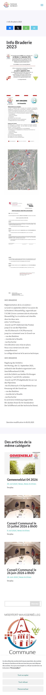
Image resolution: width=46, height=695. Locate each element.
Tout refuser (23, 682)
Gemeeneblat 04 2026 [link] (22, 479)
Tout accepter (23, 675)
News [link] (20, 484)
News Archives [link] (30, 484)
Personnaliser (23, 689)
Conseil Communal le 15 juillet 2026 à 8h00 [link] (22, 524)
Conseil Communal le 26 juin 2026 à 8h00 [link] (21, 571)
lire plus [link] (10, 487)
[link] (10, 5)
